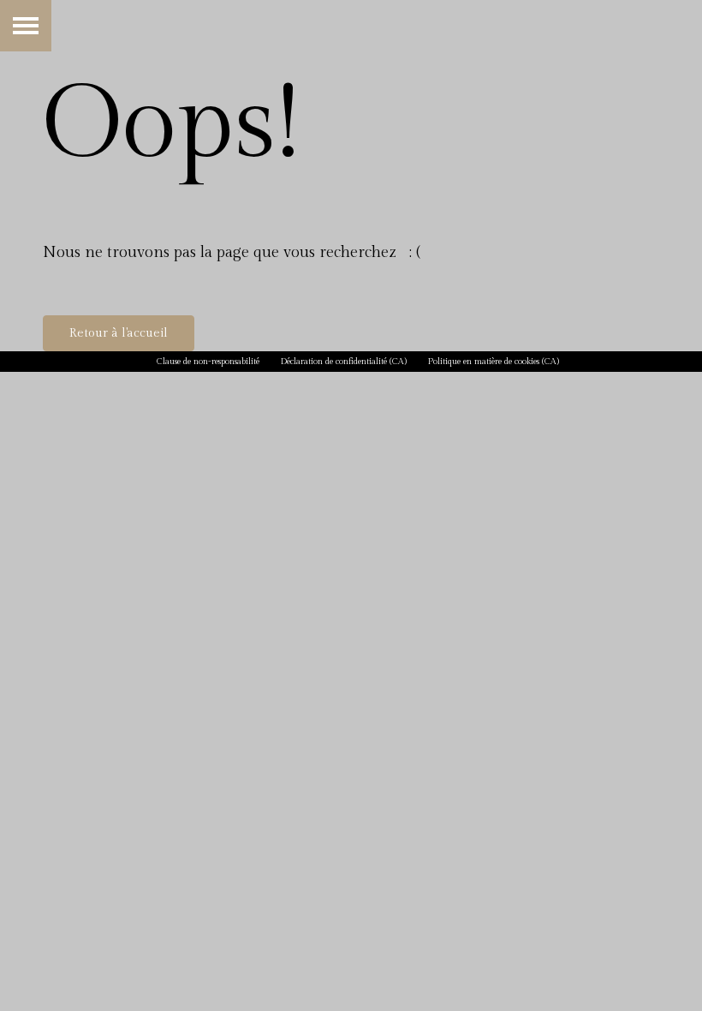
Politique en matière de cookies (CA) (493, 361)
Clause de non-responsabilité (208, 361)
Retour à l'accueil (118, 333)
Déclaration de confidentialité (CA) (344, 361)
